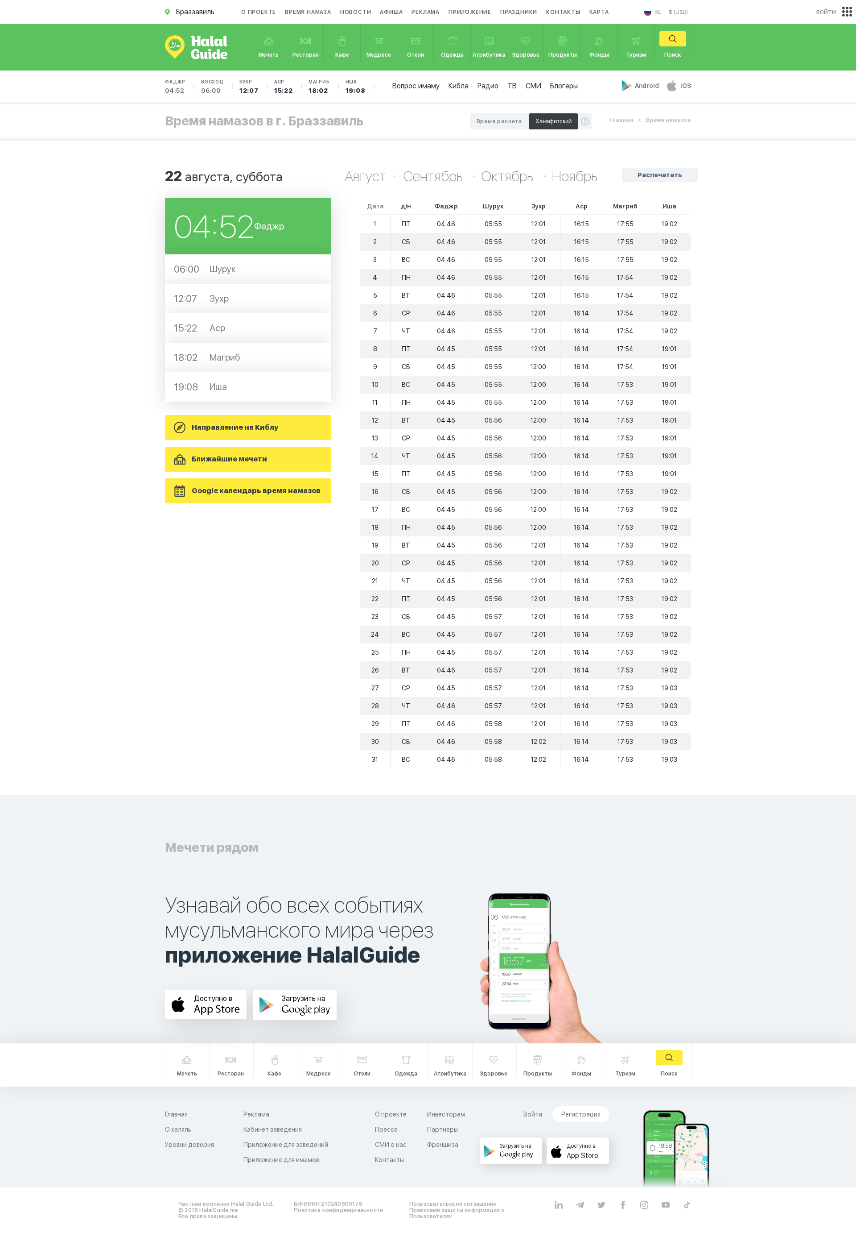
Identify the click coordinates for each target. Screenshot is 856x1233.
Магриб (319, 86)
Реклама (426, 12)
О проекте (258, 12)
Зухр (249, 86)
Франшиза (442, 1144)
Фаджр (175, 86)
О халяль (178, 1129)
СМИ (533, 86)
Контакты (563, 12)
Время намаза (308, 12)
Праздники (518, 12)
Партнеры (442, 1129)
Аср (283, 86)
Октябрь (509, 176)
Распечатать (660, 175)
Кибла (459, 86)
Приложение (470, 12)
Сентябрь (434, 176)
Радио (487, 86)
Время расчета (499, 121)
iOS (685, 85)
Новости (355, 12)
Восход (212, 86)
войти (826, 12)
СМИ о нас (391, 1144)
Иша (356, 86)
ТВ (512, 86)
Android (647, 85)
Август (365, 176)
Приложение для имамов (281, 1159)
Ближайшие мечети (229, 459)
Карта (599, 12)
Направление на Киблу (235, 427)
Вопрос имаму (416, 86)
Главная (621, 119)
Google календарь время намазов (256, 490)
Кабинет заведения (272, 1129)
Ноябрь (574, 176)
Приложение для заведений (285, 1144)
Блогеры (564, 86)
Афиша (391, 12)
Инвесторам (446, 1114)
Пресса (386, 1129)
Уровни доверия (189, 1144)
